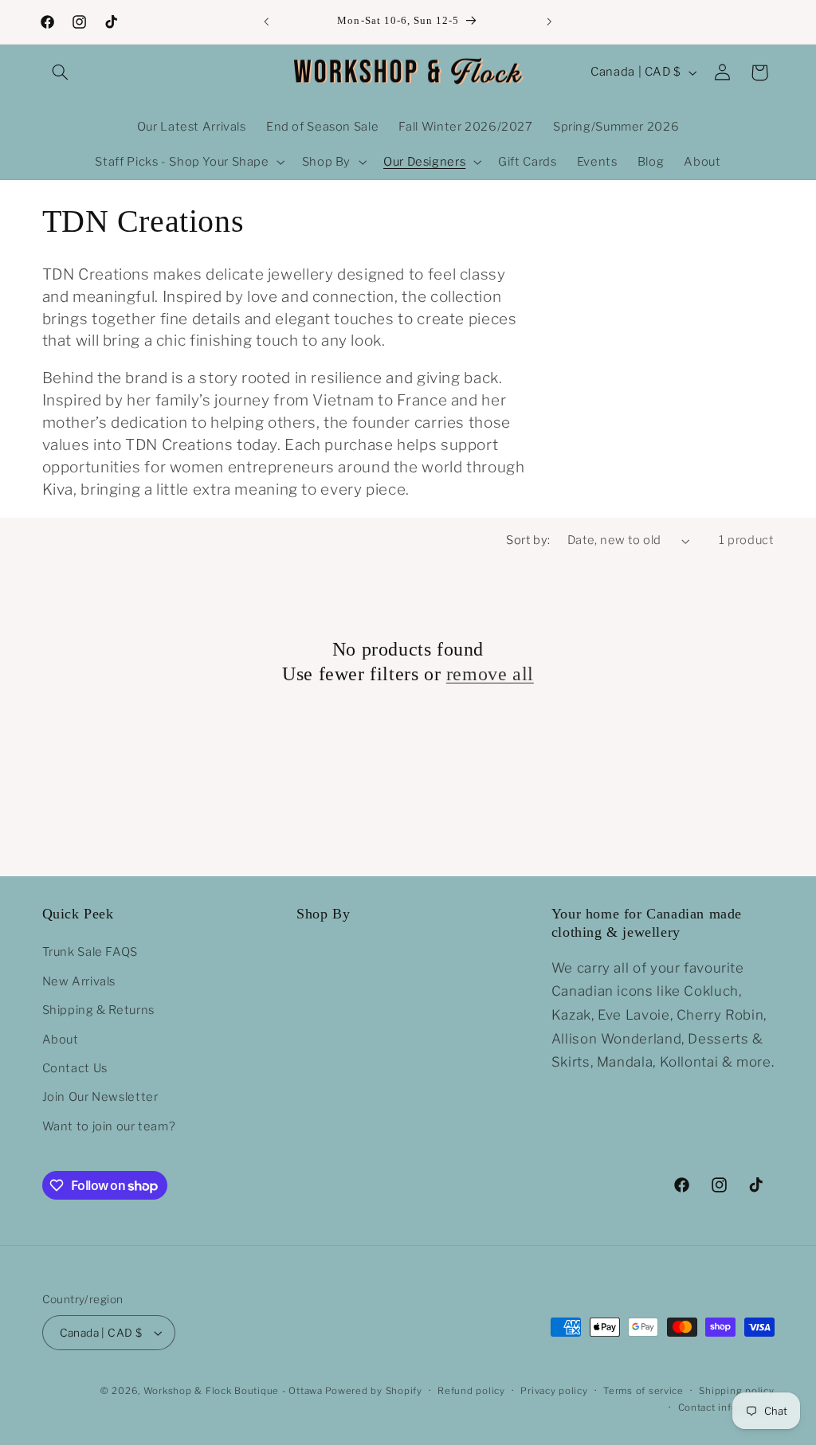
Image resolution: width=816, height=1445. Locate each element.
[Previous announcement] (266, 21)
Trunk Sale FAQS (90, 952)
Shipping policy (736, 1390)
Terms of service (643, 1390)
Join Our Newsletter (100, 1097)
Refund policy (471, 1390)
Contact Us (75, 1068)
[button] (60, 72)
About (60, 1039)
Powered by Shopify (373, 1390)
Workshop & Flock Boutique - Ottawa (233, 1390)
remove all (490, 674)
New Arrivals (79, 981)
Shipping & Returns (98, 1010)
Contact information (726, 1407)
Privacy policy (553, 1390)
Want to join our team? (109, 1126)
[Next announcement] (549, 21)
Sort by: (528, 540)
